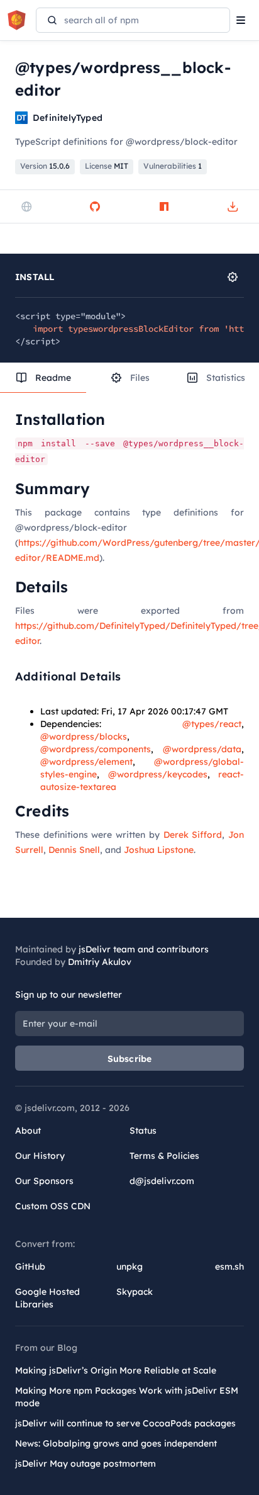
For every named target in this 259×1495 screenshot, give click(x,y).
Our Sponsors (44, 1181)
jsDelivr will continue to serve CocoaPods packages (125, 1423)
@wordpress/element (86, 761)
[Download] (232, 206)
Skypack (134, 1291)
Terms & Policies (164, 1155)
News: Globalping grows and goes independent (116, 1443)
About (28, 1130)
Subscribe (129, 1058)
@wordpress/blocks (83, 736)
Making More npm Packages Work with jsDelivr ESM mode (126, 1397)
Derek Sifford (193, 834)
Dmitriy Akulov (99, 962)
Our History (40, 1155)
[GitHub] (95, 206)
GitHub (30, 1266)
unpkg (129, 1266)
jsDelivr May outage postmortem (85, 1463)
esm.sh (229, 1266)
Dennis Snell (74, 849)
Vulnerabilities (172, 166)
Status (143, 1130)
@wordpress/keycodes (157, 774)
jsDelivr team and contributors (144, 949)
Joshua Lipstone (159, 849)
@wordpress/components (95, 749)
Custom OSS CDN (53, 1206)
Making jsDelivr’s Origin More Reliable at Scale (115, 1370)
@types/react (211, 724)
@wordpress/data (202, 749)
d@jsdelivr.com (162, 1181)
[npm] (164, 206)
